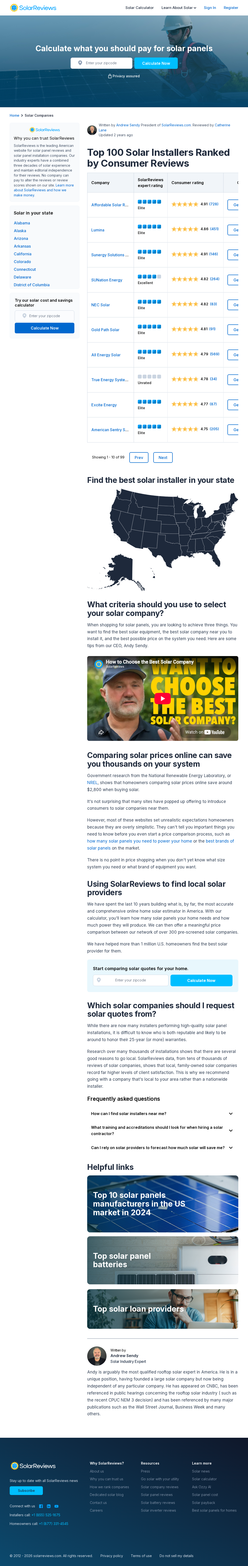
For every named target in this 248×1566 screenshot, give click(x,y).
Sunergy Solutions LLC (111, 254)
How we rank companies (109, 1487)
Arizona (21, 238)
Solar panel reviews (157, 1495)
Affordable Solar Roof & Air (116, 204)
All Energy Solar (106, 354)
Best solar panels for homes (214, 1510)
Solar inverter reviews (158, 1510)
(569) (214, 354)
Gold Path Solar (105, 329)
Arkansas (22, 246)
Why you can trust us (106, 1479)
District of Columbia (32, 284)
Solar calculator (204, 1479)
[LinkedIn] (49, 1506)
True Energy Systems (110, 379)
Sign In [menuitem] (210, 7)
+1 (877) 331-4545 (53, 1524)
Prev (139, 457)
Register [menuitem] (231, 7)
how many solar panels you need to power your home (139, 841)
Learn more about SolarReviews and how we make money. (44, 190)
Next (163, 457)
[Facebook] (41, 1506)
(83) (213, 304)
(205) (214, 429)
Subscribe (26, 1490)
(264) (214, 279)
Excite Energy (104, 404)
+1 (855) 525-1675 (45, 1515)
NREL (92, 782)
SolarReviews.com (176, 125)
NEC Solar (100, 304)
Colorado (22, 261)
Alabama (22, 223)
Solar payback (203, 1503)
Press (145, 1471)
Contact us (98, 1503)
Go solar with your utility (160, 1479)
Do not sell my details (177, 1556)
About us (97, 1471)
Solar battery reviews (158, 1503)
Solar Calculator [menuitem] (139, 7)
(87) (213, 404)
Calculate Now (156, 63)
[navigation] (33, 7)
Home (14, 115)
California (22, 253)
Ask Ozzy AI (201, 1487)
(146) (213, 254)
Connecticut (25, 269)
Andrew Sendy (128, 125)
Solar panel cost (205, 1495)
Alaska (20, 230)
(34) (213, 379)
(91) (212, 329)
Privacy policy (112, 1556)
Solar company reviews (159, 1487)
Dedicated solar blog (107, 1495)
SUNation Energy (106, 280)
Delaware (22, 277)
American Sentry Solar (111, 429)
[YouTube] (56, 1506)
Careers (96, 1510)
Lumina (97, 230)
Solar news (201, 1471)
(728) (213, 204)
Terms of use (141, 1556)
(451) (214, 229)
